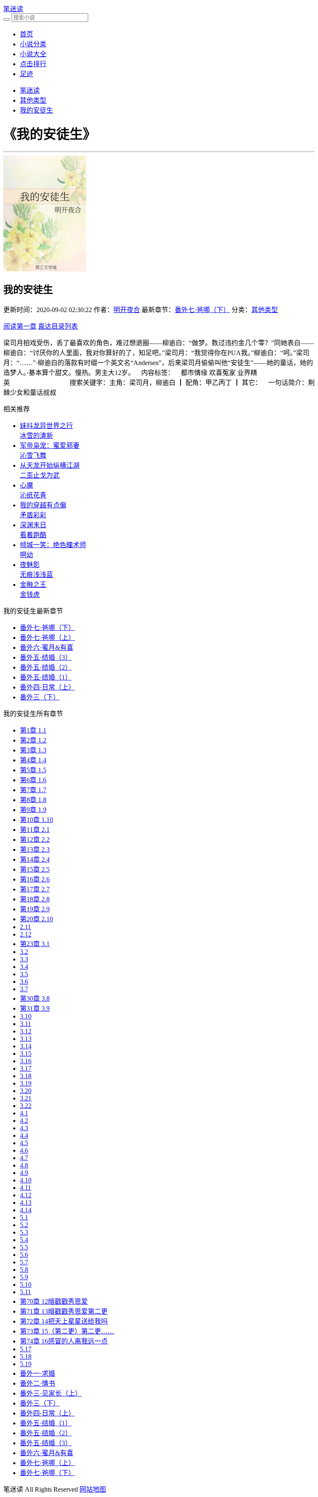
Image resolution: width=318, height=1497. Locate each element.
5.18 (25, 1356)
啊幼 (26, 554)
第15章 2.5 (35, 869)
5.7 (24, 1262)
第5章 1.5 (33, 770)
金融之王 (33, 584)
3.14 (25, 1046)
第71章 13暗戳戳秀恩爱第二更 (64, 1311)
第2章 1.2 (33, 740)
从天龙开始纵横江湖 (50, 465)
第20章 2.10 (36, 919)
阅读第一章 (19, 326)
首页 (26, 34)
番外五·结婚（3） (46, 657)
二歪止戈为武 (40, 475)
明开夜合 (126, 309)
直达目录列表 (58, 326)
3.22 (25, 1105)
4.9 (24, 1172)
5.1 (24, 1217)
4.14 (25, 1209)
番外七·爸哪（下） (202, 309)
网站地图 (93, 1489)
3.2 (24, 951)
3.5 (24, 974)
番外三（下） (40, 697)
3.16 (25, 1060)
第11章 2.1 (35, 829)
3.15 (25, 1053)
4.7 (24, 1157)
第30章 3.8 (35, 998)
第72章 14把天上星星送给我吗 (64, 1321)
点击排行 (33, 63)
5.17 (25, 1349)
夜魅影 (30, 564)
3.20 (25, 1090)
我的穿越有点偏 (43, 505)
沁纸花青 (33, 495)
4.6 (24, 1150)
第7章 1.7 (33, 789)
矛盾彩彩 (33, 515)
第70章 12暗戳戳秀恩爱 (54, 1301)
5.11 (25, 1291)
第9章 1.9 (33, 809)
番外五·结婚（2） (46, 667)
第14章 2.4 (35, 859)
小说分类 (33, 44)
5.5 (24, 1247)
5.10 (25, 1284)
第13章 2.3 (35, 849)
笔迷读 (13, 8)
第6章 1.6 (33, 779)
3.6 (24, 981)
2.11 (25, 926)
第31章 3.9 (35, 1008)
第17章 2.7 (35, 889)
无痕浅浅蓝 (36, 574)
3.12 (25, 1031)
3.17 (25, 1068)
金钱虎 (30, 594)
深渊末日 (33, 525)
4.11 (25, 1187)
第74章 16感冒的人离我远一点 (64, 1341)
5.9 (24, 1277)
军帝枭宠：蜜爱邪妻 (50, 445)
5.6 (24, 1254)
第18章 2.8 (35, 899)
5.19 (25, 1363)
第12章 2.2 (35, 839)
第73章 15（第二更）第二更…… (67, 1331)
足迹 (26, 73)
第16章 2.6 (35, 879)
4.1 (24, 1113)
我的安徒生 (36, 110)
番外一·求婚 (37, 1373)
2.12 (25, 934)
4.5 (24, 1142)
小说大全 (33, 54)
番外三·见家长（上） (51, 1393)
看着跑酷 (33, 534)
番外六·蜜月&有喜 (46, 647)
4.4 (24, 1135)
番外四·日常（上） (47, 687)
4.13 (25, 1202)
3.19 (25, 1083)
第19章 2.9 (35, 909)
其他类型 (33, 100)
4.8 (24, 1165)
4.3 (24, 1128)
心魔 (26, 485)
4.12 (25, 1195)
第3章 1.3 (33, 750)
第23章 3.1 (35, 943)
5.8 (24, 1269)
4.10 (25, 1180)
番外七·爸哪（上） (47, 637)
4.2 (24, 1120)
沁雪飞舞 (33, 455)
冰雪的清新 (36, 435)
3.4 (24, 966)
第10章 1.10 (36, 819)
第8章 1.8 (33, 799)
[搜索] (6, 19)
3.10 (25, 1016)
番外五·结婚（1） (46, 677)
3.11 (25, 1023)
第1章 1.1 (33, 730)
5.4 (24, 1239)
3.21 (25, 1098)
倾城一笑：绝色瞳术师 (53, 544)
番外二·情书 (37, 1383)
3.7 (24, 988)
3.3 (24, 959)
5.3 (24, 1232)
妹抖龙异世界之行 (46, 425)
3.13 (25, 1038)
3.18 (25, 1075)
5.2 (24, 1224)
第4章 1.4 (33, 760)
